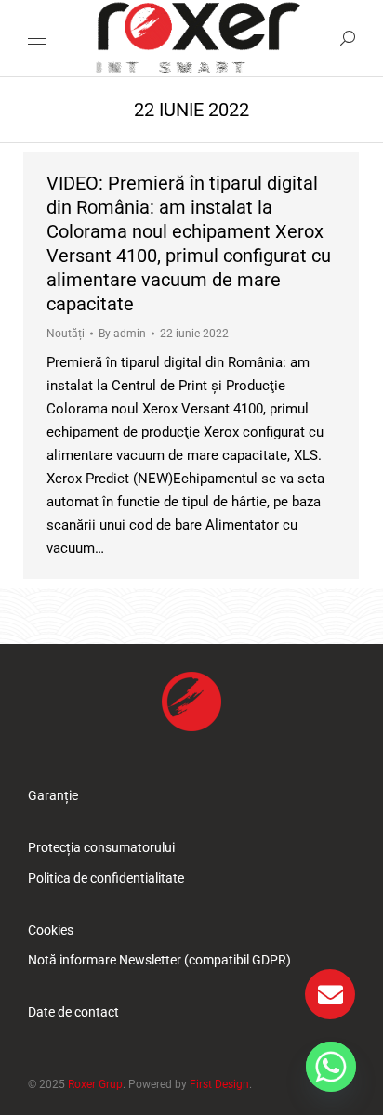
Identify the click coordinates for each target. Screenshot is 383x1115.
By (122, 333)
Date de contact (73, 1011)
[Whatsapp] (331, 1067)
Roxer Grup (95, 1084)
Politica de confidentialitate (106, 878)
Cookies (50, 930)
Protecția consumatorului (101, 847)
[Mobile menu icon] (37, 38)
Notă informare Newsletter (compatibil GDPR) (159, 959)
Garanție (53, 795)
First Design (219, 1084)
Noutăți (65, 333)
